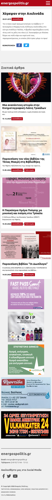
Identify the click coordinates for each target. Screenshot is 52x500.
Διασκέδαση (17, 19)
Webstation (10, 495)
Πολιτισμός (29, 170)
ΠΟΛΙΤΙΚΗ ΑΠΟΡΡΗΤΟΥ (39, 489)
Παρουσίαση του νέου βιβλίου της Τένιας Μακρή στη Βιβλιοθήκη (23, 160)
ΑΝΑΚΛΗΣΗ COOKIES (8, 492)
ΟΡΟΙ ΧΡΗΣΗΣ (26, 489)
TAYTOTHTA (5, 489)
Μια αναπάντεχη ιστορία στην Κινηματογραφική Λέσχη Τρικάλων (24, 106)
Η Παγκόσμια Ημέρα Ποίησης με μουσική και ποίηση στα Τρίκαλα (22, 212)
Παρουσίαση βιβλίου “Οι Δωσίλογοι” (25, 263)
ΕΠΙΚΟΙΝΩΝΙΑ (15, 489)
